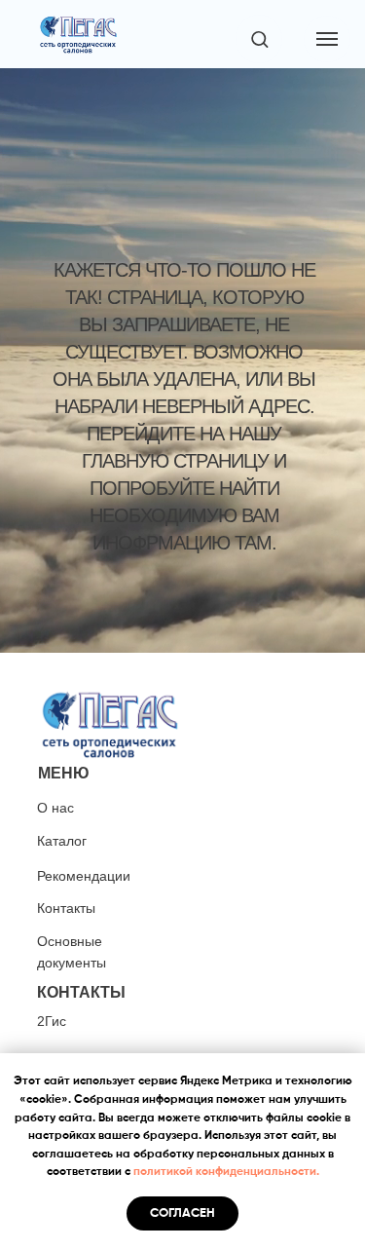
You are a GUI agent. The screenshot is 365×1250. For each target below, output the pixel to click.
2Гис (51, 1021)
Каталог (62, 841)
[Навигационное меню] (327, 39)
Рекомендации (83, 876)
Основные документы (71, 951)
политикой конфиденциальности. (226, 1172)
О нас (55, 807)
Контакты (66, 908)
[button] (259, 38)
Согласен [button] (182, 1213)
